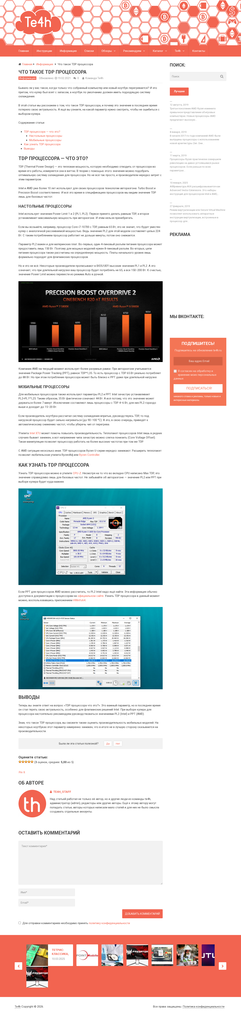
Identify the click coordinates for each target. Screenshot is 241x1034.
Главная (23, 51)
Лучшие (179, 91)
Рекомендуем (132, 51)
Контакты (198, 51)
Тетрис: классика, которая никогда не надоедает (60, 952)
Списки (89, 51)
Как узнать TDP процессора (42, 144)
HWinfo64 (79, 600)
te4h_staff (62, 792)
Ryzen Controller (89, 455)
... (171, 100)
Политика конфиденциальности (203, 1006)
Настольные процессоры (45, 136)
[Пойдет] (25, 761)
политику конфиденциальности (109, 923)
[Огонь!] (32, 761)
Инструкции (44, 51)
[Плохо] (22, 761)
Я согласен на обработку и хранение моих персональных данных (195, 374)
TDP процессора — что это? (42, 131)
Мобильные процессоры (45, 140)
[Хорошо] (29, 761)
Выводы (29, 148)
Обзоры (106, 51)
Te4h (178, 51)
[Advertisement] (201, 275)
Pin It (22, 772)
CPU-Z (77, 473)
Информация (68, 51)
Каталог (158, 51)
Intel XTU (35, 433)
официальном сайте (91, 596)
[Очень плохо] (19, 761)
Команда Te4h (94, 78)
